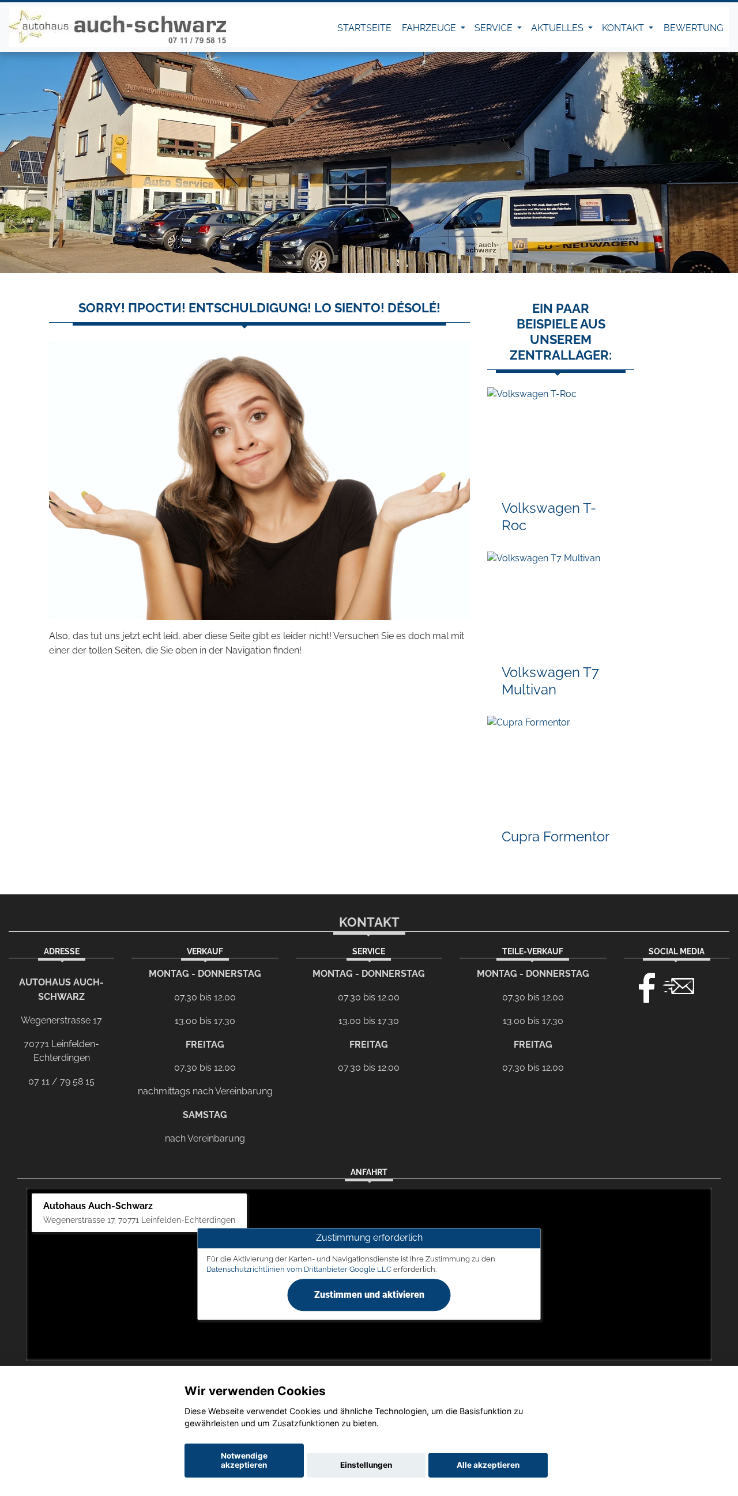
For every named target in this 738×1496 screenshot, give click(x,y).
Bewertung (693, 27)
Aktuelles (558, 27)
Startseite (364, 27)
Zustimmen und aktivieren (369, 1295)
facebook (642, 985)
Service (495, 27)
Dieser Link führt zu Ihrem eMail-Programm (678, 985)
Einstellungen (366, 1464)
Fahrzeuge (430, 27)
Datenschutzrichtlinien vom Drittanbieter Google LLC (298, 1269)
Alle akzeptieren (488, 1464)
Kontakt (624, 27)
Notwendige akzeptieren (244, 1460)
